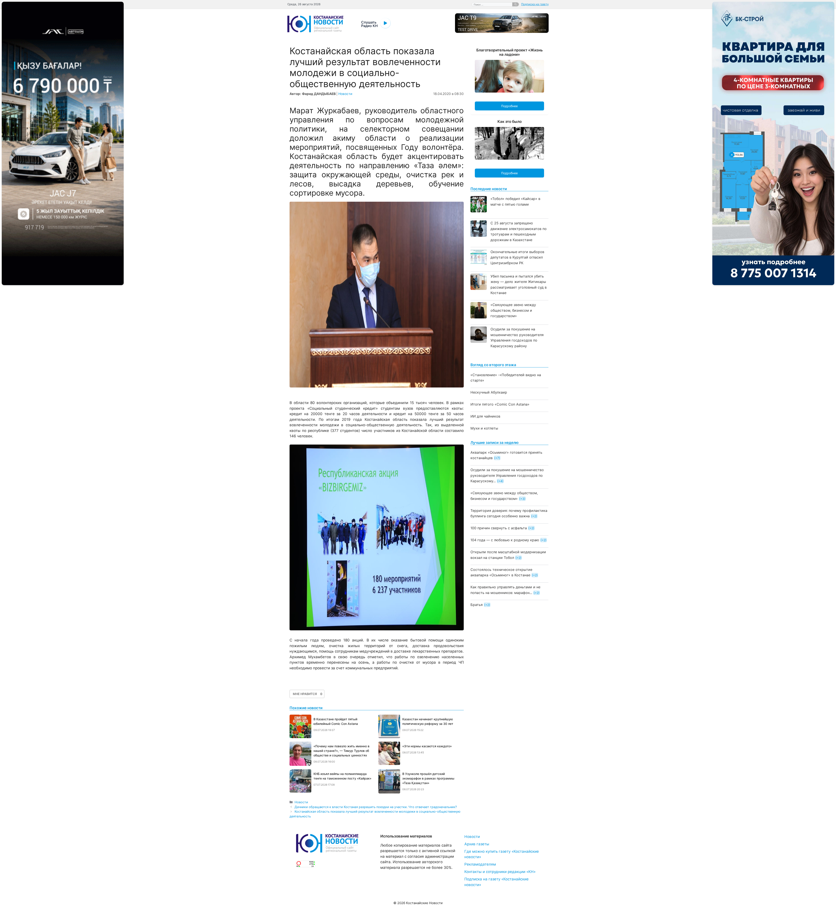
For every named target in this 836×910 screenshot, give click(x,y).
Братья (476, 604)
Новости (345, 94)
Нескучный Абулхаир (488, 392)
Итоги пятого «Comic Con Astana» (499, 404)
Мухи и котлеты (484, 428)
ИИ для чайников (485, 416)
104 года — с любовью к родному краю (504, 540)
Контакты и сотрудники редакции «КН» (500, 871)
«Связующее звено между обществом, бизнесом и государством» (513, 310)
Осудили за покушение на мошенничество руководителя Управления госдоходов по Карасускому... (507, 475)
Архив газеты (476, 844)
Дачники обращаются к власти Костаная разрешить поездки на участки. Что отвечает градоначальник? (376, 807)
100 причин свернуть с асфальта (498, 528)
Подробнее (509, 106)
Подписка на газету (535, 4)
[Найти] (515, 4)
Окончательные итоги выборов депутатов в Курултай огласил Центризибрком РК (517, 257)
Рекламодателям (480, 864)
